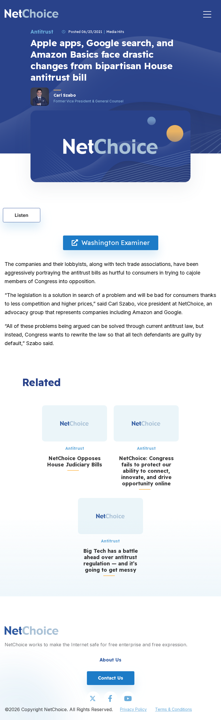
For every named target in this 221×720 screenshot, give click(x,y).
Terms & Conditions (173, 709)
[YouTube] (127, 699)
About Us (110, 660)
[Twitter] (93, 699)
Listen (21, 215)
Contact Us (110, 678)
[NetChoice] (31, 14)
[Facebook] (110, 699)
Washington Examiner (114, 243)
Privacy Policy (133, 709)
